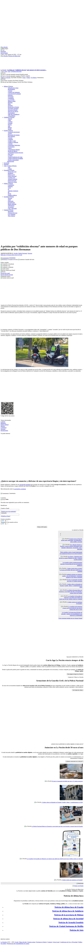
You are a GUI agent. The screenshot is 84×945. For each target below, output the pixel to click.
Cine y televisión (12, 208)
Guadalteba (11, 98)
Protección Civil (12, 171)
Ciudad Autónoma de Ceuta (15, 157)
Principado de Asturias (14, 135)
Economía (6, 163)
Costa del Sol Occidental (14, 93)
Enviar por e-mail (5, 273)
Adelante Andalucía (13, 191)
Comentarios (12, 257)
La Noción (3, 70)
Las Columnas (11, 214)
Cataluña (10, 143)
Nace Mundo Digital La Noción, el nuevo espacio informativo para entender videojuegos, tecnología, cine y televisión (71, 547)
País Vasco (10, 154)
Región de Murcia (12, 151)
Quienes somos (31, 942)
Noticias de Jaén (76, 930)
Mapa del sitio (23, 942)
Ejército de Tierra (12, 182)
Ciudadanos (11, 185)
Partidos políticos (12, 195)
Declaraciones (4, 430)
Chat (2, 71)
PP (8, 192)
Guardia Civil (11, 177)
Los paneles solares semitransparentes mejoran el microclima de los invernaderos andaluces (71, 564)
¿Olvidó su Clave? (5, 516)
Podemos (10, 186)
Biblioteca (3, 423)
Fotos (24, 77)
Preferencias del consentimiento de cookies (18, 943)
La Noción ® (4, 942)
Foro (6, 71)
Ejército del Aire (12, 180)
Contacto (49, 942)
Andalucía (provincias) (14, 132)
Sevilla (9, 129)
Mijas (9, 104)
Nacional (3, 429)
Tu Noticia (34, 77)
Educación (10, 201)
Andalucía (7, 117)
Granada (10, 123)
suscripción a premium (20, 489)
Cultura (10, 168)
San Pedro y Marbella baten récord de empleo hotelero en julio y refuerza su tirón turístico (70, 558)
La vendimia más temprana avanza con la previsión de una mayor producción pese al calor (72, 608)
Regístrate (3, 51)
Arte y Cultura (8, 166)
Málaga (6, 86)
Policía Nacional (12, 176)
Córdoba (10, 121)
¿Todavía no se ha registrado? (8, 511)
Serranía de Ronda (12, 110)
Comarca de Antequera (14, 92)
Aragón (10, 133)
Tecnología (11, 207)
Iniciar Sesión (4, 53)
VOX (9, 188)
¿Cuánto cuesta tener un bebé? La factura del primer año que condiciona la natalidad (71, 570)
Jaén (9, 126)
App (9, 71)
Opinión (6, 210)
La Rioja (10, 155)
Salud (9, 199)
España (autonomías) (13, 160)
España (6, 130)
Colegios (3, 421)
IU (8, 189)
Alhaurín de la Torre (13, 88)
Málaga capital (11, 101)
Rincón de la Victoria (13, 107)
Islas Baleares (11, 136)
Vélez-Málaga (11, 116)
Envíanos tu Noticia (41, 942)
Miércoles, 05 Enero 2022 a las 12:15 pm (11, 255)
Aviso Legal (56, 942)
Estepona (10, 95)
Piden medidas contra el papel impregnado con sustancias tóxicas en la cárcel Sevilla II (71, 552)
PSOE (9, 193)
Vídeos (28, 77)
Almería (10, 118)
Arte (9, 167)
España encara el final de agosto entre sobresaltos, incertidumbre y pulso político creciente (71, 540)
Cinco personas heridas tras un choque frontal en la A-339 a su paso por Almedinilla (70, 619)
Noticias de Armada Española (70, 922)
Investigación (11, 202)
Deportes (6, 164)
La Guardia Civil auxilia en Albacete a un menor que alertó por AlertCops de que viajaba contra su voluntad (70, 597)
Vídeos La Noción (5, 77)
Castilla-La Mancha (13, 142)
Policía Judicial (4, 424)
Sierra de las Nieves (13, 111)
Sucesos (10, 198)
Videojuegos (11, 205)
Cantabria (10, 139)
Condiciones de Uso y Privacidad (68, 942)
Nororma (10, 105)
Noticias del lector (12, 213)
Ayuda (16, 942)
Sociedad (6, 196)
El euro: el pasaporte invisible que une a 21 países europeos (74, 580)
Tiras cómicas (11, 216)
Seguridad (7, 170)
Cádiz (9, 120)
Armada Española (12, 179)
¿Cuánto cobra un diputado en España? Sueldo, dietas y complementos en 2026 (71, 585)
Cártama (10, 91)
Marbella (10, 102)
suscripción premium (25, 484)
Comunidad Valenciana (14, 145)
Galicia (10, 148)
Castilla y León (12, 141)
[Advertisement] (42, 12)
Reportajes (10, 211)
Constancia (3, 427)
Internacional (10, 161)
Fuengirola (10, 96)
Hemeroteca (40, 77)
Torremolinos (11, 113)
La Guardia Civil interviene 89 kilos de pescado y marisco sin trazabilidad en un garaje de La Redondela (71, 614)
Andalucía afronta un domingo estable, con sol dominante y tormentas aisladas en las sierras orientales (72, 576)
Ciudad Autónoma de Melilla (15, 158)
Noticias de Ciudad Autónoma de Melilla (66, 926)
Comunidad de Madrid (14, 149)
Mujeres (3, 426)
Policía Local (11, 174)
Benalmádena (11, 89)
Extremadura (11, 146)
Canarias (10, 138)
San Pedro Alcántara (16, 77)
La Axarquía (11, 99)
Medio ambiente (12, 204)
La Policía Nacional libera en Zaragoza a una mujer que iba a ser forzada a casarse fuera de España (70, 591)
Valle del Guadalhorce (13, 114)
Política (6, 183)
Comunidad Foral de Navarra (15, 152)
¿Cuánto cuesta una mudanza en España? (72, 880)
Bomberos (10, 173)
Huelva (10, 124)
